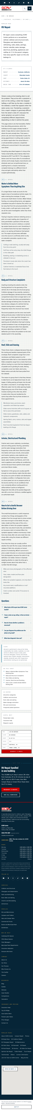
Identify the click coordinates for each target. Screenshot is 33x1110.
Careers (3, 975)
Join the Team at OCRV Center (10, 1057)
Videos (13, 1054)
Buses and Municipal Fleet (9, 924)
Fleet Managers (5, 942)
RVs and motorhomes (9, 705)
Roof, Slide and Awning (12, 678)
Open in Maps (9, 1069)
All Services (4, 904)
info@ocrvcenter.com (7, 835)
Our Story (4, 963)
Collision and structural (10, 697)
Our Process (5, 966)
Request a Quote (16, 751)
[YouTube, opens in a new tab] (5, 3)
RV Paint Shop (5, 1045)
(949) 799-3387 (5, 833)
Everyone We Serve (6, 951)
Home (2, 16)
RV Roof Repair (5, 1048)
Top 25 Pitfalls (5, 1010)
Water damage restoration (11, 702)
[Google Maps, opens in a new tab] (9, 3)
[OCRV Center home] (6, 8)
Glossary (3, 990)
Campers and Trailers (7, 915)
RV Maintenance (20, 1042)
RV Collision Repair (16, 1039)
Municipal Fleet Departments (9, 945)
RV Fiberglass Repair (7, 1042)
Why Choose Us (6, 969)
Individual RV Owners (7, 936)
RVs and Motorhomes (7, 912)
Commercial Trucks (6, 921)
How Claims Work (6, 1013)
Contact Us (4, 1023)
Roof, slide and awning (9, 700)
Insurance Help (5, 1007)
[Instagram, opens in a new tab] (28, 3)
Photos (27, 1036)
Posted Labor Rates (7, 1017)
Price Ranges (5, 1020)
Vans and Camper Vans (7, 918)
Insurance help (7, 720)
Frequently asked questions (11, 707)
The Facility (4, 972)
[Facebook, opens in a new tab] (24, 3)
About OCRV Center (7, 1036)
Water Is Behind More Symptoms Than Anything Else (17, 672)
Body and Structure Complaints (15, 675)
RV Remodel (15, 1045)
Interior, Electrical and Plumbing (15, 680)
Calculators (4, 999)
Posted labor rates (8, 718)
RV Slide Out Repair (25, 1048)
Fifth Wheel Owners (7, 939)
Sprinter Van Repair (7, 1051)
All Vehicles (4, 927)
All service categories (9, 695)
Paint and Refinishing (7, 894)
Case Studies (5, 993)
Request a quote (8, 723)
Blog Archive (24, 1057)
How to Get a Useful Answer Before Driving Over (16, 683)
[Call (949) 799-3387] (25, 8)
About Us (4, 960)
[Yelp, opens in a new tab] (14, 3)
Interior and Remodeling (8, 901)
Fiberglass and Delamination (9, 891)
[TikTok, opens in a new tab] (19, 3)
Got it (16, 1107)
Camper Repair (19, 1036)
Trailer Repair (18, 1051)
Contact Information (22, 1054)
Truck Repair (27, 1051)
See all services (10, 795)
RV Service (15, 1048)
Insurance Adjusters (7, 948)
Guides (3, 987)
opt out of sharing (10, 1103)
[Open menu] (29, 8)
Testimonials (5, 1054)
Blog (2, 983)
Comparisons (5, 996)
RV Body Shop (5, 1039)
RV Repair (23, 1045)
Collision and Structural (8, 888)
